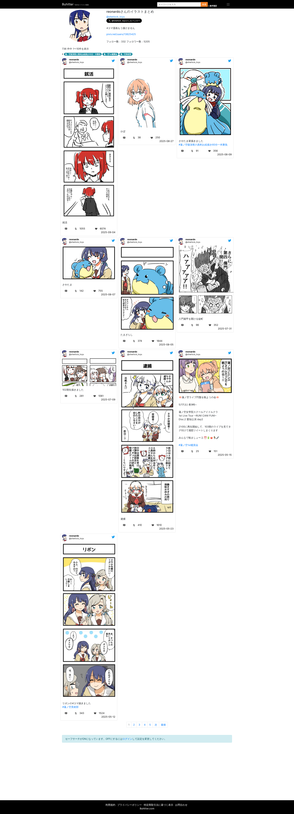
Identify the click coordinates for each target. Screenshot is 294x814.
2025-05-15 (225, 454)
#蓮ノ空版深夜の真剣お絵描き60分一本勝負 (203, 144)
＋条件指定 (212, 6)
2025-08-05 (166, 344)
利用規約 (110, 804)
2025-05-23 (166, 528)
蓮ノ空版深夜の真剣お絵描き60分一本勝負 (83, 54)
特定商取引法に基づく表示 (158, 804)
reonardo (74, 59)
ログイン (127, 738)
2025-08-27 (166, 141)
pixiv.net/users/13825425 (121, 34)
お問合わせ (181, 804)
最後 (163, 724)
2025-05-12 (108, 716)
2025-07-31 (225, 328)
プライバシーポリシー (129, 804)
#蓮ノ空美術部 (70, 706)
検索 (204, 4)
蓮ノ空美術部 (125, 54)
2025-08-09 (224, 154)
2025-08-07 (108, 294)
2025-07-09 (108, 399)
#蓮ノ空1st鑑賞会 (188, 445)
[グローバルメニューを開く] (228, 4)
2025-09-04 (108, 232)
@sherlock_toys (115, 16)
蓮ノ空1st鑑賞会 (110, 54)
